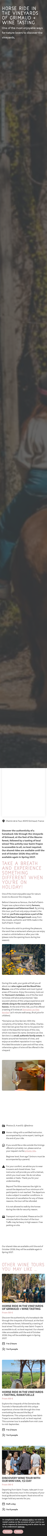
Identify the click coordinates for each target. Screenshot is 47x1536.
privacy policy (28, 1519)
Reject (18, 1532)
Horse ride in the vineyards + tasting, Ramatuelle (22, 1393)
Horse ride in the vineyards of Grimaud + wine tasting (22, 1307)
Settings (20, 1527)
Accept (7, 1532)
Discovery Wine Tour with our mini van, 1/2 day (21, 1479)
